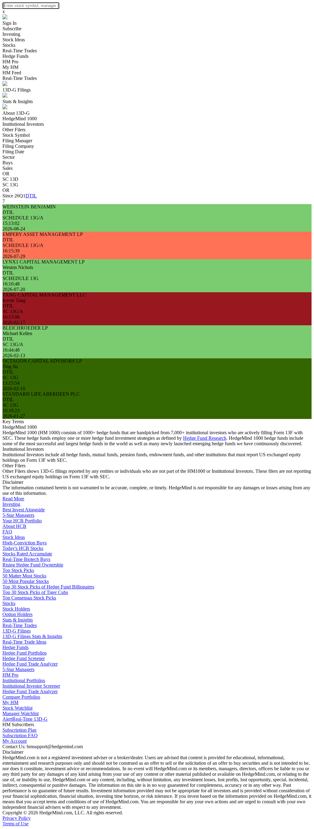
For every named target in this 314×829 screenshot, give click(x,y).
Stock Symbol (16, 135)
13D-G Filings (16, 89)
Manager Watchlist (20, 713)
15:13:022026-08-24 (13, 226)
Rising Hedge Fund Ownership (32, 564)
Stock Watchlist (17, 708)
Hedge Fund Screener (23, 658)
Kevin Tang (13, 300)
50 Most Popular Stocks (25, 581)
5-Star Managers (18, 515)
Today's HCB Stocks (22, 548)
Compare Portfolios (21, 697)
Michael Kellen (17, 333)
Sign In (9, 23)
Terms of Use (15, 823)
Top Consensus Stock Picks (29, 597)
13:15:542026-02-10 (13, 385)
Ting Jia (10, 366)
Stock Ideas (13, 39)
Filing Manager (17, 140)
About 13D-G (16, 113)
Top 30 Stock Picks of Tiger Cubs (35, 592)
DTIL (31, 195)
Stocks (8, 45)
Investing (11, 34)
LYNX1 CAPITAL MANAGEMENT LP (43, 261)
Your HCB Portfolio (22, 520)
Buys (7, 162)
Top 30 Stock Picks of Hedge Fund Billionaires (48, 586)
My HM (10, 67)
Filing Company (18, 146)
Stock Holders (16, 608)
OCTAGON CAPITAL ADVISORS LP (42, 361)
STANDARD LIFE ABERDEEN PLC (41, 394)
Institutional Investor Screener (31, 686)
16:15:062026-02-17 (13, 319)
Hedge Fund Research (204, 438)
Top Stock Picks (18, 570)
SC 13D (10, 179)
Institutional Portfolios (23, 680)
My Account (14, 741)
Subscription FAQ (20, 735)
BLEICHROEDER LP (25, 327)
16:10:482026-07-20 (13, 286)
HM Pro (10, 61)
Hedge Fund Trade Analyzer (30, 664)
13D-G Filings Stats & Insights (32, 636)
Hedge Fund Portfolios (24, 652)
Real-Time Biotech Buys (26, 559)
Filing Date (13, 151)
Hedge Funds (15, 56)
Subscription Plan (19, 730)
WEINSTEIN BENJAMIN (29, 206)
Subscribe (11, 28)
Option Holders (17, 614)
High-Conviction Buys (24, 542)
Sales (7, 168)
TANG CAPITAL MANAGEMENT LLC (44, 294)
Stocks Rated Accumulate (27, 553)
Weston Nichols (17, 267)
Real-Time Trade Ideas (24, 641)
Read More (13, 498)
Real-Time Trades (19, 50)
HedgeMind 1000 (19, 118)
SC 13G (10, 184)
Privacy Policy (16, 818)
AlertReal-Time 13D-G (25, 719)
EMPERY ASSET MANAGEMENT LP (42, 234)
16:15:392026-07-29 (13, 253)
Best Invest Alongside (23, 509)
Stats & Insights (17, 101)
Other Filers (13, 129)
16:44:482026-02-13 (13, 352)
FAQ (7, 531)
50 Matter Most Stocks (24, 575)
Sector (8, 157)
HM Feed (11, 72)
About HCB (14, 526)
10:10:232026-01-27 (13, 413)
